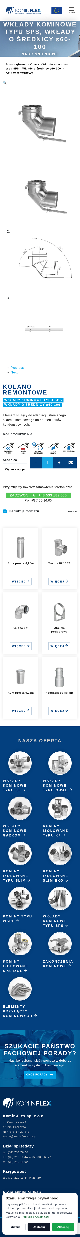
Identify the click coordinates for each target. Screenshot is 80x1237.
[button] (5, 82)
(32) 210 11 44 (18, 1157)
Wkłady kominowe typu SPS (33, 400)
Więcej (19, 581)
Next (14, 372)
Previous (17, 367)
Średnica (10, 460)
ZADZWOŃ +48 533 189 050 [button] (38, 495)
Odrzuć (15, 1226)
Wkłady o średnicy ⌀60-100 (41, 68)
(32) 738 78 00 (18, 1152)
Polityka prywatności (35, 1216)
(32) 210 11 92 (18, 1161)
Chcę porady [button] (37, 1074)
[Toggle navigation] (71, 9)
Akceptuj (63, 1226)
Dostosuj (39, 1226)
